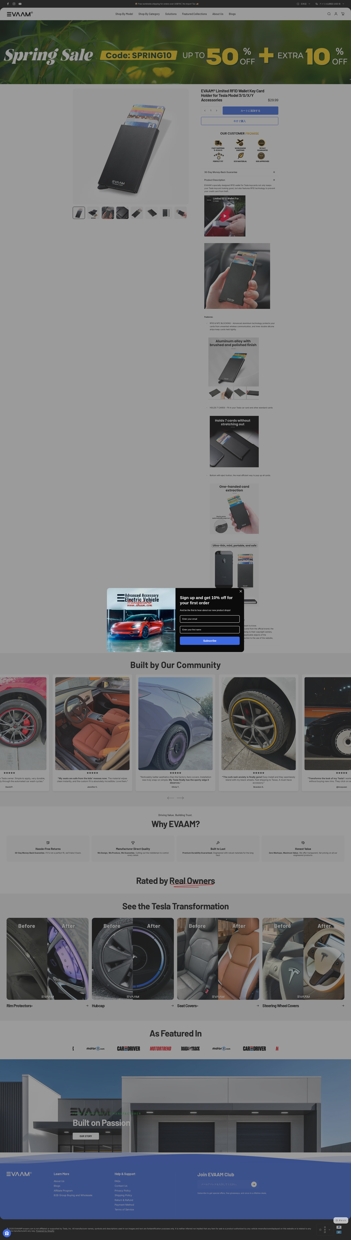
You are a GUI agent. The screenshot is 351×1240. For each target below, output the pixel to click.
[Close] (240, 591)
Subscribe (209, 640)
